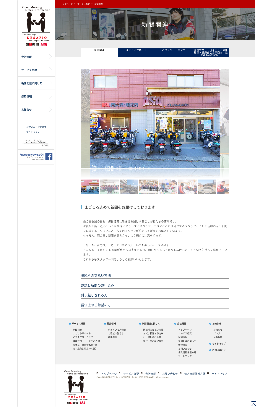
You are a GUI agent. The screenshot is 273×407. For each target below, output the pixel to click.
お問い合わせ (185, 348)
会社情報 (182, 344)
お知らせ (216, 323)
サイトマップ (33, 131)
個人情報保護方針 (187, 352)
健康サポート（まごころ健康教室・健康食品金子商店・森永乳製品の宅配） (211, 52)
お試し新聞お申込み (153, 333)
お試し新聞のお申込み (97, 285)
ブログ (216, 333)
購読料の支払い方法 (96, 275)
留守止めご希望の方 (96, 304)
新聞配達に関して (151, 323)
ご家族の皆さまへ (117, 333)
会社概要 (181, 323)
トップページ (66, 4)
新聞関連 (99, 50)
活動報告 (217, 337)
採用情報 (111, 323)
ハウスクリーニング (173, 50)
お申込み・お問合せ (36, 126)
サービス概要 (83, 3)
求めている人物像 (117, 329)
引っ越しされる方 (94, 295)
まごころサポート (136, 50)
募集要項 (112, 337)
